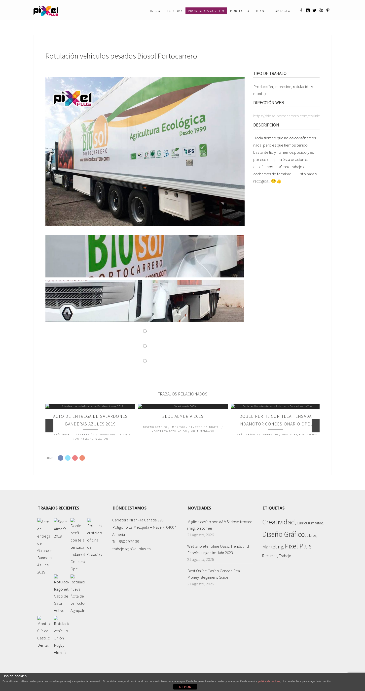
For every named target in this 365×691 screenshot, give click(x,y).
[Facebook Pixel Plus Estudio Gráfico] (301, 10)
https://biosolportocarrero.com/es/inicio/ (289, 116)
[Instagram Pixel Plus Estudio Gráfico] (308, 10)
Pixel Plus (298, 546)
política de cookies (269, 681)
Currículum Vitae (310, 522)
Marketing (272, 546)
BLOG (260, 10)
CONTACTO (281, 10)
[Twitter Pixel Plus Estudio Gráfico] (314, 10)
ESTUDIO (174, 10)
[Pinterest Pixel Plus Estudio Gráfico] (328, 10)
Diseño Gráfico (283, 534)
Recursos (269, 555)
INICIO (155, 10)
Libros (311, 535)
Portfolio (239, 10)
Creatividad (278, 522)
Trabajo (285, 555)
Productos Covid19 (206, 10)
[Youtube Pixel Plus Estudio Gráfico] (321, 10)
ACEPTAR (185, 687)
